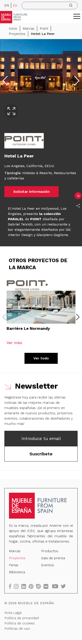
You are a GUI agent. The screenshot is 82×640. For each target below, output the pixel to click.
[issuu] (40, 586)
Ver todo (41, 358)
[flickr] (47, 586)
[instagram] (17, 586)
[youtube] (56, 586)
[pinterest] (32, 586)
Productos (49, 551)
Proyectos (17, 34)
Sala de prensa (53, 558)
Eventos (47, 565)
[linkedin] (25, 586)
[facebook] (11, 586)
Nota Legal (13, 613)
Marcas (28, 28)
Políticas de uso (17, 628)
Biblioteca (17, 572)
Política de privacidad (21, 618)
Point (44, 28)
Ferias (13, 565)
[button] (77, 16)
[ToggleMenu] (77, 16)
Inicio (13, 28)
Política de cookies (19, 623)
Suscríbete (41, 453)
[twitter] (64, 586)
